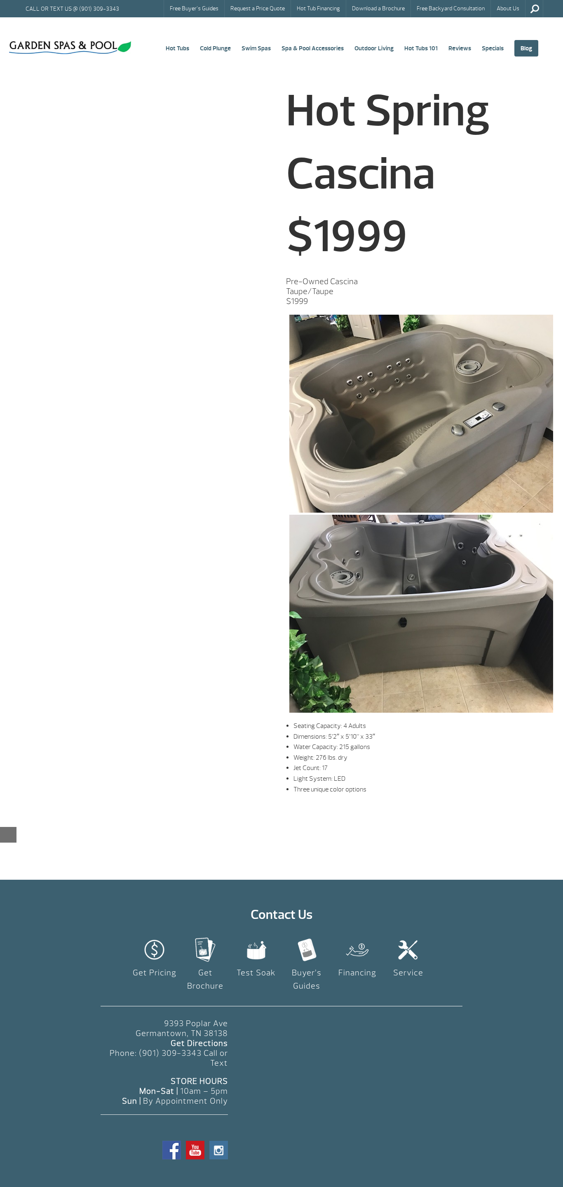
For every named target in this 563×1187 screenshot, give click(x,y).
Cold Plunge (215, 48)
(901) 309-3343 (170, 1053)
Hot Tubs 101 (421, 48)
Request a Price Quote (257, 8)
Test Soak (256, 973)
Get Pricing (154, 973)
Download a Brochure (378, 8)
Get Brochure (205, 979)
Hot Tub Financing (318, 8)
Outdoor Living (374, 48)
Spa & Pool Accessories (313, 48)
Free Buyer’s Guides (194, 8)
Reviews (459, 48)
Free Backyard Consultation (451, 8)
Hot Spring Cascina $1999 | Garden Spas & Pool (70, 48)
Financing (357, 973)
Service (408, 973)
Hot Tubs (177, 48)
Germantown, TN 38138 (182, 1033)
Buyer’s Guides (306, 979)
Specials (493, 48)
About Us (508, 8)
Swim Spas (256, 48)
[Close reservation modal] (8, 835)
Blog (526, 48)
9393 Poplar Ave (196, 1023)
